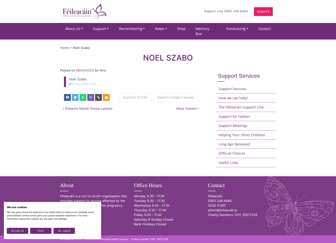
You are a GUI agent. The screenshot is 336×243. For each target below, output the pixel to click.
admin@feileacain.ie (222, 210)
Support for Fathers (234, 116)
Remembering (130, 28)
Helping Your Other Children (242, 135)
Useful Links (228, 162)
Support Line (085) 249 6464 (226, 11)
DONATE (263, 11)
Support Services (232, 88)
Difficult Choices (232, 153)
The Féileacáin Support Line (241, 107)
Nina (103, 70)
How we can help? (233, 98)
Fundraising (236, 28)
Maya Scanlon (187, 108)
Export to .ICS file (136, 97)
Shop (181, 28)
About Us (72, 28)
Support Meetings (233, 125)
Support (99, 28)
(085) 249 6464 (220, 201)
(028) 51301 (217, 205)
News (159, 28)
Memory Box (202, 31)
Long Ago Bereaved (234, 144)
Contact (264, 28)
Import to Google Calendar (176, 97)
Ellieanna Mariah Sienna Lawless (88, 108)
